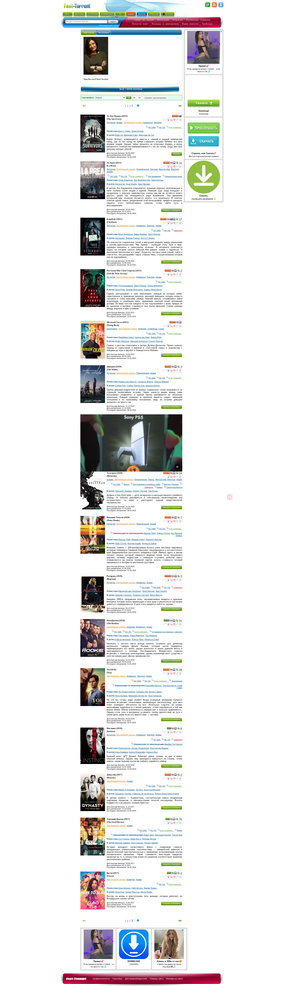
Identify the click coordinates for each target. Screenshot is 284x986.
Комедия (142, 329)
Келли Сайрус (155, 692)
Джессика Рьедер (163, 835)
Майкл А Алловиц (126, 790)
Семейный (152, 329)
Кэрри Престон (132, 892)
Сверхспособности (174, 487)
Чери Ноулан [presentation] (88, 33)
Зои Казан (120, 238)
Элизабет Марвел (123, 491)
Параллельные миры (173, 176)
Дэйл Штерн (137, 888)
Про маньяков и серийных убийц (146, 484)
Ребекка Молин (149, 839)
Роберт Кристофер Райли (167, 794)
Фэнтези (175, 169)
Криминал (148, 123)
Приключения (142, 169)
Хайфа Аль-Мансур (127, 382)
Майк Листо (135, 839)
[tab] (88, 32)
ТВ (120, 14)
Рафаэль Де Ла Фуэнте (143, 794)
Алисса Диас (138, 639)
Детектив (111, 123)
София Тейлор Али (136, 386)
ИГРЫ (155, 14)
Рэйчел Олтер (163, 533)
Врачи (179, 830)
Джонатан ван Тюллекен (129, 591)
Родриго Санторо (141, 595)
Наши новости (190, 24)
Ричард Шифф (151, 843)
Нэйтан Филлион (123, 639)
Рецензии (178, 20)
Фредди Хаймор (122, 843)
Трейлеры (207, 24)
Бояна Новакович (137, 752)
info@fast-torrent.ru (101, 979)
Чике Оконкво (144, 184)
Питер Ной (177, 835)
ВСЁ (67, 14)
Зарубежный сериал (132, 123)
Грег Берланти (169, 685)
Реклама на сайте (174, 979)
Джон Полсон (140, 286)
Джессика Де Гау (146, 135)
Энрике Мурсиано (134, 290)
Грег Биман (123, 635)
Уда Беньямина (125, 286)
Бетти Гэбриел (148, 238)
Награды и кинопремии (165, 24)
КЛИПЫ (169, 14)
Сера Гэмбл (179, 686)
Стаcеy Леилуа (156, 341)
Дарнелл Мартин (154, 539)
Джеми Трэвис (150, 888)
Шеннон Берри (153, 386)
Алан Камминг (121, 752)
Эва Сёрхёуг (161, 591)
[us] (171, 163)
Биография (112, 329)
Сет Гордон (123, 839)
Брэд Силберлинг (152, 790)
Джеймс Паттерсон (173, 744)
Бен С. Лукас (124, 131)
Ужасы (151, 479)
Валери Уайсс (138, 539)
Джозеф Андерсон (139, 341)
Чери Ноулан (137, 131)
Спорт (161, 329)
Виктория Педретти (138, 696)
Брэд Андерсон (125, 234)
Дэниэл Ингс (152, 752)
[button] (129, 97)
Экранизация (176, 681)
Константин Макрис (159, 748)
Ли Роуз (139, 790)
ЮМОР (131, 14)
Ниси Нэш (119, 892)
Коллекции (163, 20)
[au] (180, 116)
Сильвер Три (142, 692)
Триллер (158, 123)
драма (110, 171)
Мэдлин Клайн (134, 543)
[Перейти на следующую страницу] (180, 106)
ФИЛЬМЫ (79, 14)
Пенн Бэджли (121, 696)
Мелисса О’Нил (152, 639)
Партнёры (117, 979)
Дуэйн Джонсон (122, 341)
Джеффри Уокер (126, 337)
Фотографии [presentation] (104, 33)
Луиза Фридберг (155, 286)
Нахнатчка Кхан (142, 337)
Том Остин (153, 491)
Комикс (160, 487)
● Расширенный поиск (108, 25)
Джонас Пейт (150, 533)
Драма (119, 123)
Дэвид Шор (149, 835)
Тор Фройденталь (142, 180)
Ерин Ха (119, 135)
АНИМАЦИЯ (107, 14)
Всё (122, 89)
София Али (120, 386)
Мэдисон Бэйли (149, 543)
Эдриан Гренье (133, 238)
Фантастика (164, 169)
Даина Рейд (156, 337)
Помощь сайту (156, 979)
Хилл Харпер (137, 843)
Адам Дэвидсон (125, 180)
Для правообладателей (136, 979)
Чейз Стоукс (121, 543)
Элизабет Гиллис (123, 794)
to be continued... (175, 127)
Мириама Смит (131, 135)
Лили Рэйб (120, 290)
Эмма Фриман (140, 234)
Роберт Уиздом (140, 491)
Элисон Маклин (161, 382)
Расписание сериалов (198, 20)
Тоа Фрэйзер (151, 635)
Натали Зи (120, 184)
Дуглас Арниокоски (140, 748)
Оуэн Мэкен (131, 184)
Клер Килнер (124, 888)
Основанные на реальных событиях (167, 632)
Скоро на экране (144, 20)
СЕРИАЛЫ (93, 14)
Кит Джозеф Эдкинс (176, 534)
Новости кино (140, 24)
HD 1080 (151, 127)
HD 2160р (146, 587)
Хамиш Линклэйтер (153, 290)
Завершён (178, 230)
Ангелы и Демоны (171, 484)
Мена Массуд (156, 595)
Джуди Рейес (147, 892)
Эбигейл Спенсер (123, 595)
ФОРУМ (141, 14)
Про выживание (154, 176)
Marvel (126, 484)
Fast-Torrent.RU (80, 5)
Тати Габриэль (155, 696)
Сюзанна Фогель (145, 382)
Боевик (110, 479)
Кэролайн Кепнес (153, 685)
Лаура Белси (124, 748)
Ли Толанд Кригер (126, 692)
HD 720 (162, 127)
